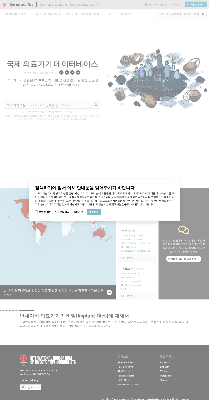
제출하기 (94, 211)
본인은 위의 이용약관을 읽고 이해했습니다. (62, 211)
